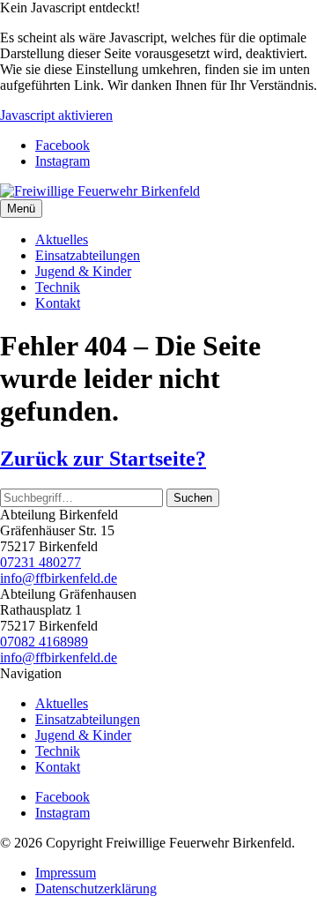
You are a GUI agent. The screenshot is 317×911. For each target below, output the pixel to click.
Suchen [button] (192, 497)
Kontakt (57, 302)
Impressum (65, 872)
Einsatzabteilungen (87, 255)
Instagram (62, 160)
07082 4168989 (44, 641)
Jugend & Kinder (83, 271)
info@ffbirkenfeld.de (58, 578)
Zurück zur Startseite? (103, 458)
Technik (57, 287)
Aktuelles (61, 239)
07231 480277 (40, 562)
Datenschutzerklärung (96, 888)
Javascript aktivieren (56, 115)
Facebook (62, 145)
